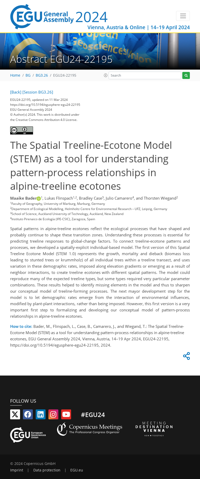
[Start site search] (186, 75)
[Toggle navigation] (183, 16)
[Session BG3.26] (37, 92)
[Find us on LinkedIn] (41, 415)
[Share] (185, 357)
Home (15, 75)
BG (28, 75)
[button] (106, 75)
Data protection (46, 470)
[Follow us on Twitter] (15, 415)
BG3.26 (42, 75)
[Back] (15, 92)
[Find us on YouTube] (66, 415)
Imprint (16, 470)
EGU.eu (76, 470)
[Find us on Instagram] (53, 415)
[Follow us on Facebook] (28, 415)
